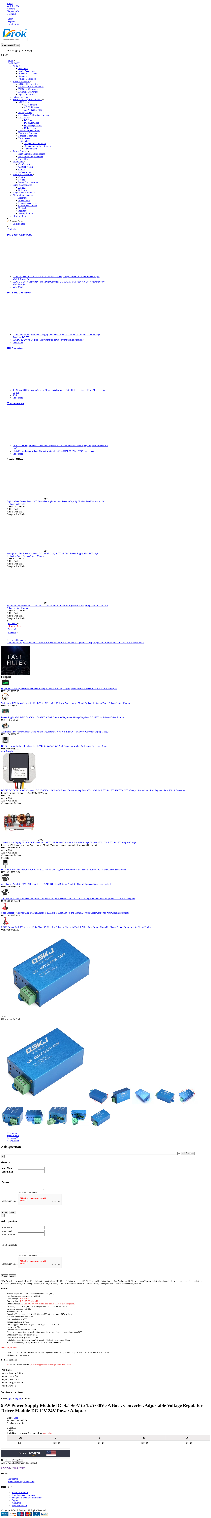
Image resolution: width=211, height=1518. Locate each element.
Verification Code (10, 1201)
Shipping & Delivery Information (27, 1497)
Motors (21, 179)
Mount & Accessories (28, 182)
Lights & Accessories (22, 185)
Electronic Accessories (23, 195)
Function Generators (27, 136)
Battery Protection (21, 97)
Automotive (18, 161)
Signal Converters (26, 94)
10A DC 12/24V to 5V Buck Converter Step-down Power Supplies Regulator (48, 340)
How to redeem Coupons (23, 1495)
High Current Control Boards (31, 154)
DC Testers (23, 117)
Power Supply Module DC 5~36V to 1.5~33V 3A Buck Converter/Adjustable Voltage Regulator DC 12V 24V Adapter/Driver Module (62, 717)
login (9, 1398)
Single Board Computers (24, 192)
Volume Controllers (27, 79)
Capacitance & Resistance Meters (33, 115)
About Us (16, 1503)
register (18, 1398)
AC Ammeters (30, 104)
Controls (22, 177)
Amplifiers (23, 68)
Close (4, 1212)
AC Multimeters (31, 107)
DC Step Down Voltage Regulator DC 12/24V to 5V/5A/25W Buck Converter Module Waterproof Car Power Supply (55, 746)
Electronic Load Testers (29, 130)
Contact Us (13, 1479)
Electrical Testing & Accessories (27, 99)
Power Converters (21, 81)
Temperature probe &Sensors (37, 146)
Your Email (7, 1231)
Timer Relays (24, 159)
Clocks (21, 169)
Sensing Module (25, 213)
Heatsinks (22, 208)
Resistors (22, 211)
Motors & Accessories (23, 174)
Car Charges (24, 164)
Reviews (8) (12, 1138)
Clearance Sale (19, 216)
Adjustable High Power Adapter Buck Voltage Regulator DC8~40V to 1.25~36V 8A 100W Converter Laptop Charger (55, 731)
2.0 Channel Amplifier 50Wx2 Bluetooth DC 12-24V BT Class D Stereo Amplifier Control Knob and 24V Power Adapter (56, 884)
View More (18, 287)
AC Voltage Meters (33, 110)
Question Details (9, 1245)
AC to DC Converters (28, 84)
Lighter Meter (24, 172)
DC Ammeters (30, 120)
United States (19, 224)
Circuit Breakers (25, 167)
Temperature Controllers (35, 143)
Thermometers (30, 148)
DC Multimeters (31, 123)
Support (15, 1500)
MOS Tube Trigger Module (30, 156)
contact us (47, 1433)
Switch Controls (20, 151)
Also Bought (7, 751)
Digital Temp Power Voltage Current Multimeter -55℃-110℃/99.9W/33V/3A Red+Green (53, 451)
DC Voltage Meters (33, 125)
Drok (16, 1418)
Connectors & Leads (27, 203)
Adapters (22, 198)
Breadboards (24, 200)
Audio (16, 66)
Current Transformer (27, 205)
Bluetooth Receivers (27, 73)
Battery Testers (25, 112)
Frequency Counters (27, 133)
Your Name (7, 1227)
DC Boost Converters (28, 89)
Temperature (24, 141)
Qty (3, 1460)
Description (12, 1133)
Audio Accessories (26, 71)
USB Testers (30, 128)
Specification (13, 1135)
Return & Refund (20, 1492)
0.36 (15, 395)
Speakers (22, 76)
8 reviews (5, 1468)
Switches (22, 190)
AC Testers (23, 102)
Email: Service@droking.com (21, 1481)
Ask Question (13, 1140)
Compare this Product (27, 1463)
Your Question (8, 1234)
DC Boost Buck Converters (30, 86)
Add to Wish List (9, 1463)
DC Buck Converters (28, 92)
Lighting (22, 187)
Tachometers (24, 138)
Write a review (18, 1468)
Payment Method (19, 1505)
